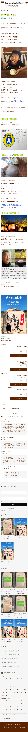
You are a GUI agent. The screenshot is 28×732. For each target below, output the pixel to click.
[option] (14, 314)
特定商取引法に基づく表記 (9, 727)
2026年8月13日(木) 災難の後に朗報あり (12, 651)
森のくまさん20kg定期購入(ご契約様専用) (7, 590)
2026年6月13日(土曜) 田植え (9, 662)
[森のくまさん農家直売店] (14, 3)
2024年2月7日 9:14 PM (7, 451)
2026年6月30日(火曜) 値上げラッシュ (12, 658)
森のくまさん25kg (5, 536)
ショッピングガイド (7, 724)
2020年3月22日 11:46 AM (7, 437)
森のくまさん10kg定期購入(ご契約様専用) (20, 614)
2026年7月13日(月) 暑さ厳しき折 (10, 655)
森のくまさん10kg (5, 561)
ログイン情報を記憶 (8, 502)
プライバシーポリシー (20, 724)
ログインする (14, 413)
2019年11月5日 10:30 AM (7, 419)
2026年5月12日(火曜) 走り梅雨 (10, 666)
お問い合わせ (22, 727)
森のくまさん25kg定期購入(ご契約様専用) (20, 590)
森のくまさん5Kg (18, 537)
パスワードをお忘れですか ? (8, 508)
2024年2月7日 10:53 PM (10, 467)
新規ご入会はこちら (6, 510)
